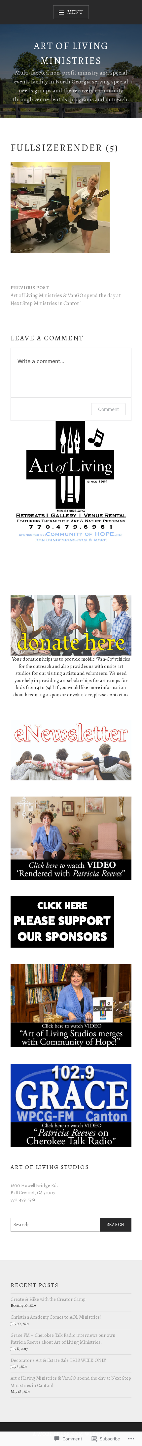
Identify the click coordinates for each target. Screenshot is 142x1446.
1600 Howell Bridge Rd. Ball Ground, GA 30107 (34, 1189)
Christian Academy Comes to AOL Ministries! (56, 1317)
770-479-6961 (23, 1199)
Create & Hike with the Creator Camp (48, 1299)
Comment (108, 409)
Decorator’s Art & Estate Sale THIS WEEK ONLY (58, 1360)
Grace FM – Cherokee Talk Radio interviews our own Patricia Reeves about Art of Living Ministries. (63, 1339)
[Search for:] (71, 1225)
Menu (75, 12)
